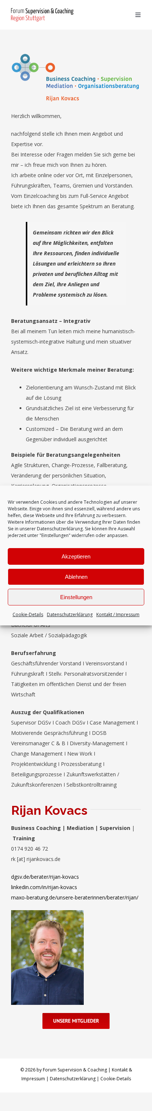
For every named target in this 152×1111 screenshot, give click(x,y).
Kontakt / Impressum (117, 614)
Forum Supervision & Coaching (75, 1070)
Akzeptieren (76, 556)
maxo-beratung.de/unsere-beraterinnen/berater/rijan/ (74, 897)
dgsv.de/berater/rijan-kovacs (45, 876)
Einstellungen (76, 597)
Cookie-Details (28, 614)
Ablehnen (76, 577)
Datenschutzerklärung (60, 529)
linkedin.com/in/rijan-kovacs (44, 887)
